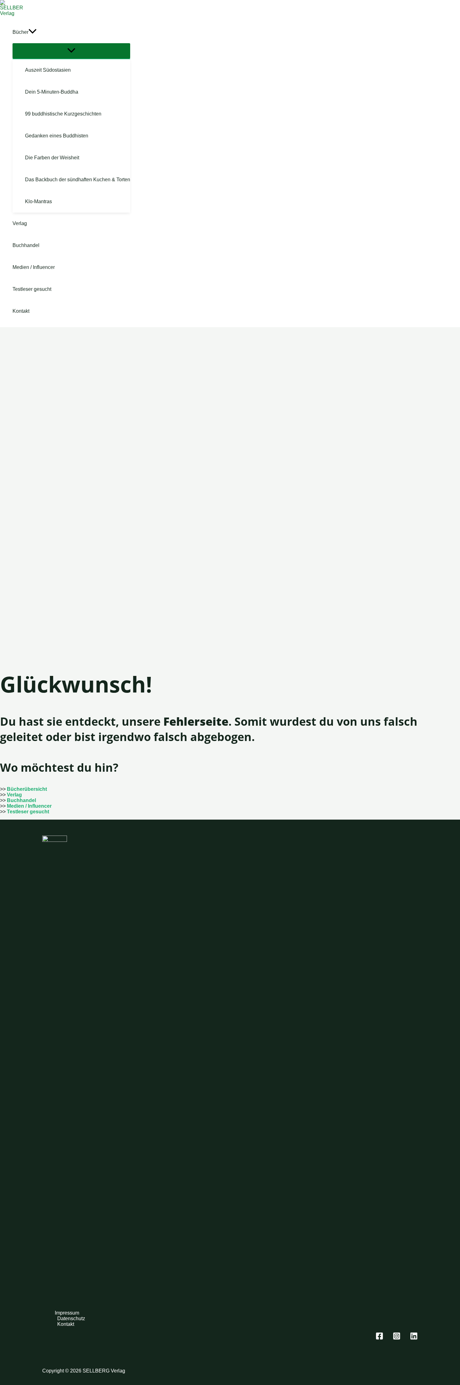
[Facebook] (379, 1338)
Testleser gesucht (28, 811)
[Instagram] (397, 1338)
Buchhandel (21, 800)
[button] (32, 32)
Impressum (67, 1312)
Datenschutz (71, 1318)
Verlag (14, 794)
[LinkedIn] (414, 1338)
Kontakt (65, 1324)
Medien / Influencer (29, 806)
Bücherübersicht (27, 789)
